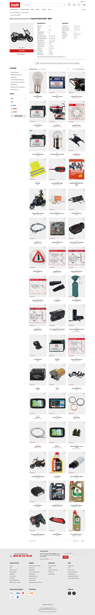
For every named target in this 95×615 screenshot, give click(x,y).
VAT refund (51, 572)
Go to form (77, 63)
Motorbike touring (33, 576)
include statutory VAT (47, 608)
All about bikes (32, 578)
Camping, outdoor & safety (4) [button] (17, 82)
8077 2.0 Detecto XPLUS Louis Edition (57, 329)
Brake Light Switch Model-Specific (38, 534)
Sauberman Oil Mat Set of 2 (57, 242)
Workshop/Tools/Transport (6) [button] (18, 87)
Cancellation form (72, 574)
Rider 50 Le (57, 446)
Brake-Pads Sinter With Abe (76, 271)
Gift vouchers (13, 576)
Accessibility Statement (73, 576)
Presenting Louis (52, 565)
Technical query (13, 570)
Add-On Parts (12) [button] (15, 89)
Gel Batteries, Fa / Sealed (57, 96)
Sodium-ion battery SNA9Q (37, 154)
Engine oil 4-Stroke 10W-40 (57, 505)
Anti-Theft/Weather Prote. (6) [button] (17, 79)
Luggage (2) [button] (13, 77)
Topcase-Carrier (57, 125)
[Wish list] (79, 5)
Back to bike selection (16, 15)
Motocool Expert (57, 476)
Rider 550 (38, 417)
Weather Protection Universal (38, 213)
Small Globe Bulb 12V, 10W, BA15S (57, 154)
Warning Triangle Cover (37, 271)
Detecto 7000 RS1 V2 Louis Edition (76, 242)
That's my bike (22, 50)
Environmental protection (73, 578)
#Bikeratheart (32, 574)
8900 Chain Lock (37, 242)
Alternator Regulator (38, 505)
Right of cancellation (72, 572)
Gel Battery (38, 388)
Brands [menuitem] (37, 9)
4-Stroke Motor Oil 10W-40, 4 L (77, 505)
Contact (11, 565)
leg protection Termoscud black (38, 476)
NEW (15, 105)
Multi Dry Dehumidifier (76, 300)
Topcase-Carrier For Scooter (76, 96)
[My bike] (74, 5)
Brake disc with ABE (77, 125)
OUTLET (15, 111)
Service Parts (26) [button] (15, 72)
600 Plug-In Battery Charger (57, 183)
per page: (41, 69)
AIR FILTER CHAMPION (57, 534)
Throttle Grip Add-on (38, 359)
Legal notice (70, 565)
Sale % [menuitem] (32, 9)
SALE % (15, 108)
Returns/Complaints (14, 580)
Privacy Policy (71, 570)
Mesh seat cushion (76, 154)
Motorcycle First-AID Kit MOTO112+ (57, 213)
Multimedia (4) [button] (14, 84)
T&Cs (69, 567)
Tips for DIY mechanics (34, 572)
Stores (49, 567)
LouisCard (12, 578)
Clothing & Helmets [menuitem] (14, 9)
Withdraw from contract (15, 582)
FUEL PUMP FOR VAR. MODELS (76, 476)
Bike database (13, 572)
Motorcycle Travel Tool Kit (76, 213)
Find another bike (21, 54)
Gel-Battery (57, 359)
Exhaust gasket (76, 417)
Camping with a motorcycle (35, 582)
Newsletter (12, 574)
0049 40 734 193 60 (22, 556)
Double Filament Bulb (38, 96)
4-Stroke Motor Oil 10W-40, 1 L (77, 534)
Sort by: (74, 69)
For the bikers (32, 580)
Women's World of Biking (34, 565)
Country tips (32, 570)
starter (57, 388)
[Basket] (84, 5)
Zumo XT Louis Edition (57, 417)
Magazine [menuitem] (43, 9)
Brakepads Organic (57, 271)
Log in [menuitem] (84, 9)
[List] (69, 69)
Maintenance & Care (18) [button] (16, 74)
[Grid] (67, 69)
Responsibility (51, 574)
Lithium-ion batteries (38, 125)
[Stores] (69, 5)
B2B (11, 567)
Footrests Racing (57, 300)
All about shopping (52, 570)
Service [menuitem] (49, 9)
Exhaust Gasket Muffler (76, 388)
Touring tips (32, 567)
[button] (83, 1)
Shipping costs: (41, 609)
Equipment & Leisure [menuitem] (24, 9)
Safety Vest (37, 183)
